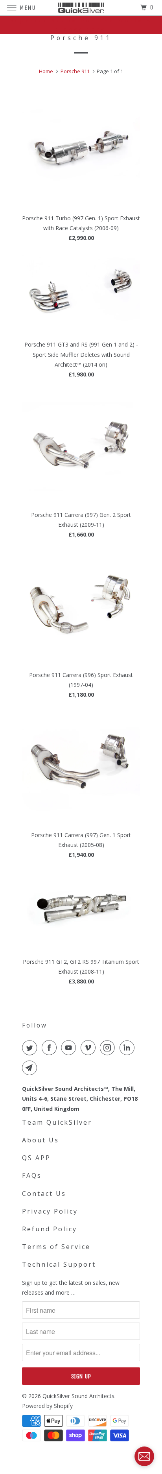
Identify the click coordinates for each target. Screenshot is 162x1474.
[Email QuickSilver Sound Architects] (31, 1067)
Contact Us (44, 1193)
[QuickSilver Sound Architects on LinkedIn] (129, 1047)
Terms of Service (56, 1246)
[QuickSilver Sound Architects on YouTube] (70, 1047)
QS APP (36, 1157)
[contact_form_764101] (144, 1456)
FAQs (32, 1175)
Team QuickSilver (57, 1122)
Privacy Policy (50, 1211)
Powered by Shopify (47, 1405)
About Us (40, 1140)
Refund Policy (49, 1229)
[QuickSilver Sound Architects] (81, 7)
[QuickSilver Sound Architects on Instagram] (109, 1047)
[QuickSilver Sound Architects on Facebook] (51, 1047)
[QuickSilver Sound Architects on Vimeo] (90, 1047)
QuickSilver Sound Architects (78, 1396)
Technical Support (59, 1264)
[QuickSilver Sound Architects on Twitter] (31, 1047)
